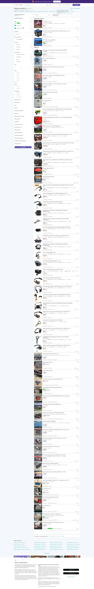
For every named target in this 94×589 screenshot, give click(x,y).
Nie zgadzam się (71, 573)
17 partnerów (30, 576)
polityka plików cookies (42, 586)
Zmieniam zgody (71, 576)
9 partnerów (27, 577)
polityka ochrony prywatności (51, 586)
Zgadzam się (72, 569)
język (23, 559)
